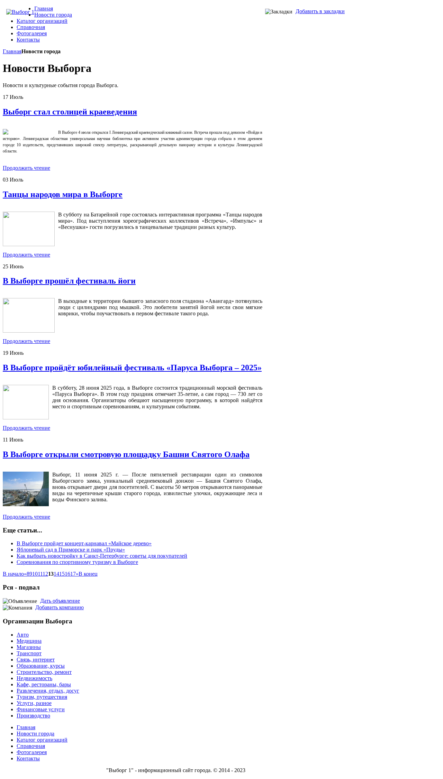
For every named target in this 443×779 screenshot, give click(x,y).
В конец (88, 574)
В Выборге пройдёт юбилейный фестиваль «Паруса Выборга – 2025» (132, 367)
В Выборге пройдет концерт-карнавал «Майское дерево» (84, 543)
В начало (13, 574)
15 (62, 574)
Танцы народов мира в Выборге (63, 194)
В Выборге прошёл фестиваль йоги (69, 280)
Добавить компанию (59, 607)
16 (67, 574)
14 (56, 574)
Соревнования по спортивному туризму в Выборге (77, 562)
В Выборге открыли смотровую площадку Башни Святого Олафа (126, 454)
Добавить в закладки (320, 11)
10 (35, 574)
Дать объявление (60, 601)
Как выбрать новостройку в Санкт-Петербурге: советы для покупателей (102, 556)
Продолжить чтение (26, 168)
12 (45, 574)
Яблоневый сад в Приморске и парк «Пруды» (71, 550)
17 (73, 574)
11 (40, 574)
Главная (12, 51)
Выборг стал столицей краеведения (70, 111)
